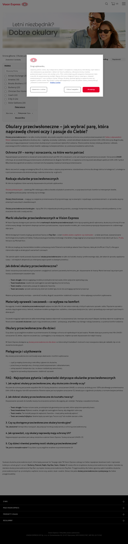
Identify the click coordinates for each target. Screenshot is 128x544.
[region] (64, 75)
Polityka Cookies (55, 82)
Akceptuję (91, 89)
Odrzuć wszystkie (72, 89)
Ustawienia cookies (38, 89)
